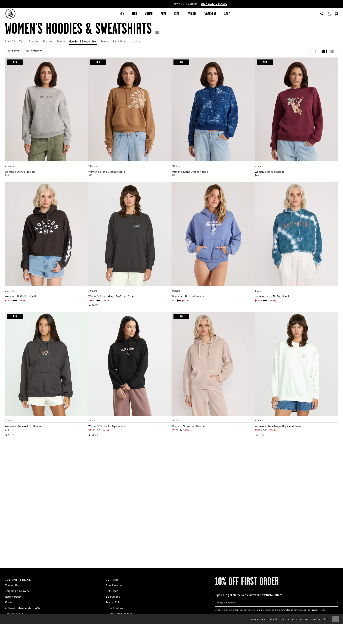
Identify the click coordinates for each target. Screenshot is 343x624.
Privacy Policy (318, 609)
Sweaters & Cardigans (114, 41)
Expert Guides (114, 608)
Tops (22, 41)
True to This (113, 602)
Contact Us (11, 585)
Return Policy (13, 596)
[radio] (9, 162)
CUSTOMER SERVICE (18, 579)
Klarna (9, 602)
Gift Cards (112, 590)
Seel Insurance (14, 613)
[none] (46, 162)
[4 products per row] (324, 51)
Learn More (322, 618)
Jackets (136, 41)
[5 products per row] (331, 51)
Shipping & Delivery (17, 590)
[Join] (333, 602)
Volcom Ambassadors (119, 613)
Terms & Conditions (263, 609)
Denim (61, 41)
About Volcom (114, 585)
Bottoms (34, 41)
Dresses (48, 41)
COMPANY (112, 579)
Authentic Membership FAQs (22, 608)
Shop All (10, 41)
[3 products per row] (316, 51)
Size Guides (113, 596)
